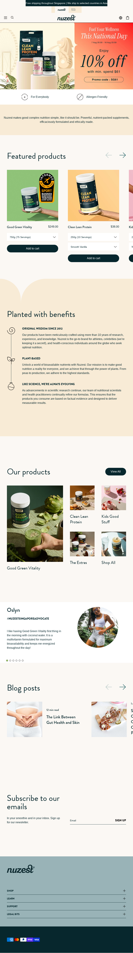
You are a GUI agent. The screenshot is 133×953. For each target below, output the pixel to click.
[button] (5, 18)
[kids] (73, 9)
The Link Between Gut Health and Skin (62, 719)
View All (116, 471)
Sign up (120, 820)
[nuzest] (62, 9)
